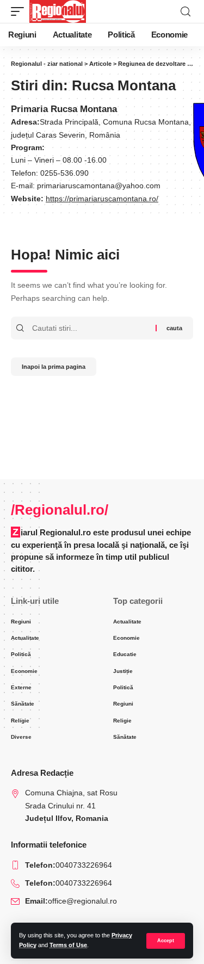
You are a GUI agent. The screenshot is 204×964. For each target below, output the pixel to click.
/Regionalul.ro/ (59, 510)
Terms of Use (68, 945)
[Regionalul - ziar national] (57, 11)
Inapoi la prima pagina (53, 366)
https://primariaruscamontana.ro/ (102, 199)
